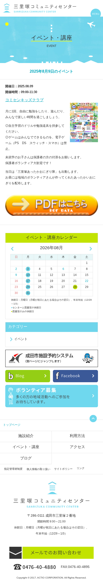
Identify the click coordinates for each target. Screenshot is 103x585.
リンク (81, 468)
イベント (21, 339)
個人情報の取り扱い (38, 469)
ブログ (26, 458)
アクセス (77, 447)
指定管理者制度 (13, 468)
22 (86, 281)
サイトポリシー (63, 468)
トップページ (11, 424)
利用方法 (77, 436)
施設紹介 (26, 436)
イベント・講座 (25, 447)
